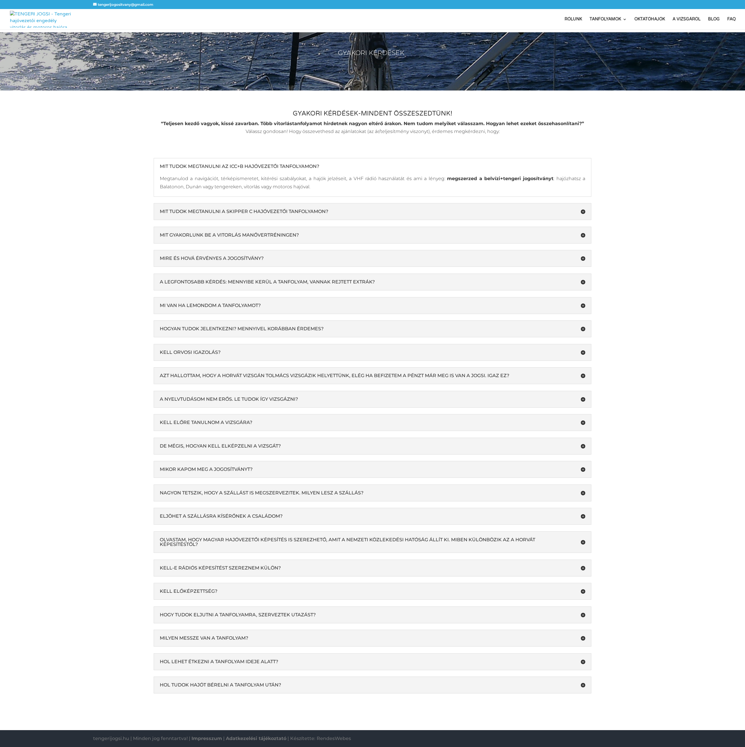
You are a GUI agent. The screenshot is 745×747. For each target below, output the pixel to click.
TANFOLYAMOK (605, 19)
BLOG (714, 19)
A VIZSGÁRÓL (686, 19)
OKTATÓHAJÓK (649, 19)
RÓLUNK (573, 19)
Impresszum (206, 738)
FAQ (731, 19)
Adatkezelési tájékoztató (256, 738)
